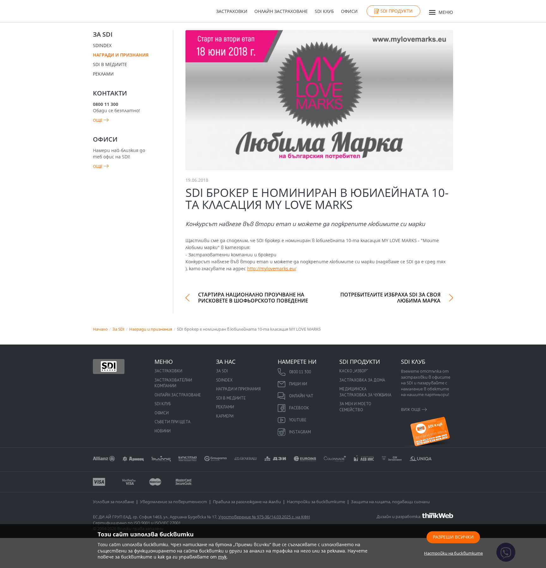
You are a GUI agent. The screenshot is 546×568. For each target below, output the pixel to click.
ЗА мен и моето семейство (355, 406)
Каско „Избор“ (353, 371)
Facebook (299, 408)
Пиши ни (298, 384)
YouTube (297, 420)
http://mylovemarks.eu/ (271, 269)
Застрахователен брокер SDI (108, 366)
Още (97, 120)
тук (222, 557)
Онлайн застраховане (281, 11)
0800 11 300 (300, 372)
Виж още (411, 409)
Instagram (300, 432)
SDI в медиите (110, 64)
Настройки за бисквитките (316, 501)
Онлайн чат (301, 396)
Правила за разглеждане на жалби (247, 501)
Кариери (225, 416)
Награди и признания (121, 55)
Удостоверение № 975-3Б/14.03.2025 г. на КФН (264, 517)
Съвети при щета (173, 421)
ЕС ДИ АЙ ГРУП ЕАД (112, 517)
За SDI (102, 34)
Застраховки (231, 11)
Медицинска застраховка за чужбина (365, 392)
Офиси (349, 11)
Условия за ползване (113, 501)
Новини (163, 431)
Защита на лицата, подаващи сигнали (390, 501)
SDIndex (102, 45)
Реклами (103, 74)
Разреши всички (453, 537)
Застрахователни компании (173, 383)
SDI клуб (324, 11)
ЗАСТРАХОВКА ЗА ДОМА (362, 380)
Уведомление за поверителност (173, 501)
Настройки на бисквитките (453, 553)
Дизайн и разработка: (399, 516)
